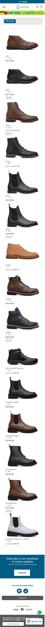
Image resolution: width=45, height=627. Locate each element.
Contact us (22, 598)
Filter (11, 21)
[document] (22, 621)
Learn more (25, 620)
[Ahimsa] (22, 7)
